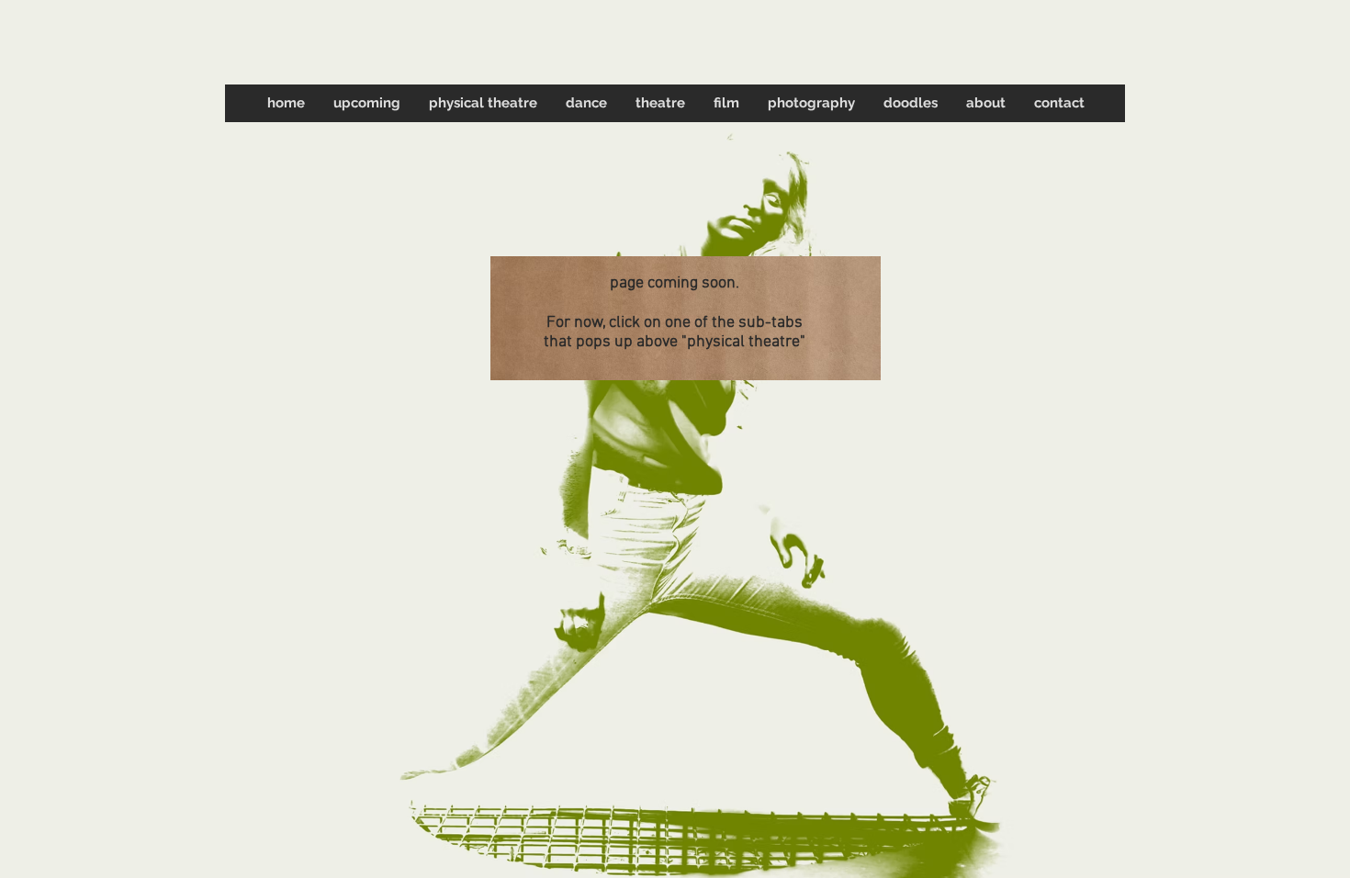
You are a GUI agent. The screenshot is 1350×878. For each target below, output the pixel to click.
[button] (482, 103)
